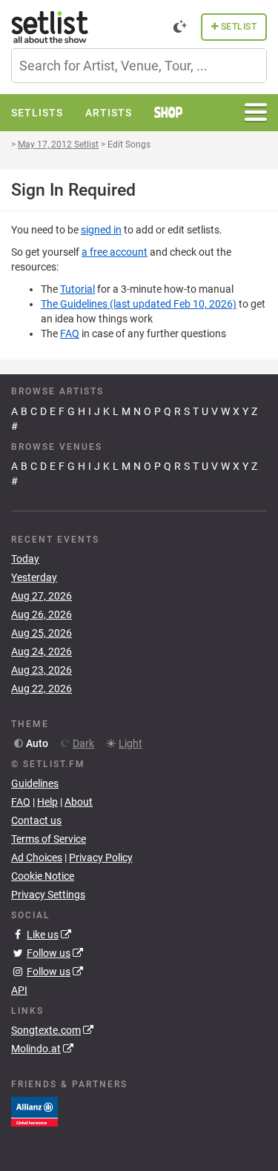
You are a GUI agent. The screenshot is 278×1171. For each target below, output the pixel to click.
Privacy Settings (48, 894)
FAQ (69, 333)
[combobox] (139, 65)
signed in (101, 230)
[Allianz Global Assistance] (34, 1110)
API (19, 990)
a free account (115, 252)
